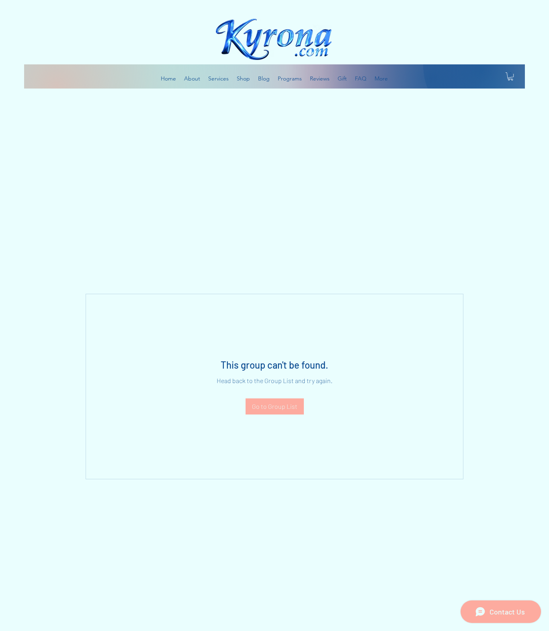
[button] (510, 76)
